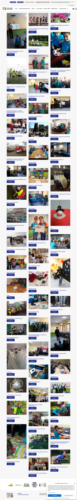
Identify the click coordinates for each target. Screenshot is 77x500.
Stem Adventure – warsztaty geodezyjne (16, 249)
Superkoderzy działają (34, 311)
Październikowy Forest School (14, 395)
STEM (8, 295)
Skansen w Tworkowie (34, 49)
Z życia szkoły (39, 8)
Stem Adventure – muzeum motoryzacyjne (60, 194)
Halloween (9, 372)
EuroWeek (31, 139)
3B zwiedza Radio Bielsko (13, 337)
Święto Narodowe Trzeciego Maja (14, 136)
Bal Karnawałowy (11, 272)
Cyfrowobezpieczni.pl (55, 90)
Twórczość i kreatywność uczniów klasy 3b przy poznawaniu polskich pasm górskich (60, 443)
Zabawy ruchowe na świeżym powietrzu (38, 451)
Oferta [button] (33, 8)
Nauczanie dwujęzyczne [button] (24, 8)
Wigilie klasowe (32, 288)
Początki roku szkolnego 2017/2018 (37, 428)
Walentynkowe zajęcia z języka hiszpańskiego (57, 252)
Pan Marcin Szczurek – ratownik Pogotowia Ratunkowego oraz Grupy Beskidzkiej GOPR (15, 112)
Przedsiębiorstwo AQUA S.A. (57, 159)
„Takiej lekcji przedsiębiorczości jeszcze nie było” (59, 26)
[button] (74, 483)
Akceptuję (55, 495)
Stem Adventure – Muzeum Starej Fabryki (60, 136)
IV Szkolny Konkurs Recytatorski (58, 113)
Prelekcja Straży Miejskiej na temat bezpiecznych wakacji (15, 52)
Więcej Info (11, 54)
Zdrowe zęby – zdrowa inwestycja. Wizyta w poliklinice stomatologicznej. (60, 71)
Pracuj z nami (47, 8)
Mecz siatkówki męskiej (34, 265)
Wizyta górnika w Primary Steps (58, 353)
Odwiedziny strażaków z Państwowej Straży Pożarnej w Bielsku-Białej (15, 159)
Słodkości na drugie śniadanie (35, 185)
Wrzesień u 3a (53, 418)
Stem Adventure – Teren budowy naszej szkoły (16, 87)
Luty (51, 228)
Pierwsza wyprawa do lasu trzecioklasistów (13, 418)
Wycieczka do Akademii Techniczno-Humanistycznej (15, 226)
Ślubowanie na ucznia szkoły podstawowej (35, 405)
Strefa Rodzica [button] (54, 8)
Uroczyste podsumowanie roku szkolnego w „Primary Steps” (38, 29)
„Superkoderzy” (54, 376)
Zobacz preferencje (69, 495)
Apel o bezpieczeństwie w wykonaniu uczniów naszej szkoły (37, 335)
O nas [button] (16, 8)
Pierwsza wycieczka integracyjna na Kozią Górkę (59, 467)
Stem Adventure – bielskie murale (14, 318)
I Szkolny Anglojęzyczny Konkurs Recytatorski (36, 96)
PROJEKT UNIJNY (62, 8)
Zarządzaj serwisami (51, 492)
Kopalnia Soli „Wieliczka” (56, 309)
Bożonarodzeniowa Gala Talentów (58, 290)
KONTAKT (20, 493)
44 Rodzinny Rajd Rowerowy (35, 116)
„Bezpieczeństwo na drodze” (13, 461)
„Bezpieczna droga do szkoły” (57, 395)
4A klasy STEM (32, 162)
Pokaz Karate (32, 208)
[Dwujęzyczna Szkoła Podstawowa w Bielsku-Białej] (7, 8)
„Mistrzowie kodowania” (34, 381)
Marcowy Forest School (12, 202)
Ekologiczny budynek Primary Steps (37, 242)
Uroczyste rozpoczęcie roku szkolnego (38, 473)
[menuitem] (13, 2)
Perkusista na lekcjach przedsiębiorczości (16, 179)
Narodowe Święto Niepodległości (36, 358)
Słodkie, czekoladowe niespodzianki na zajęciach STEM (38, 72)
